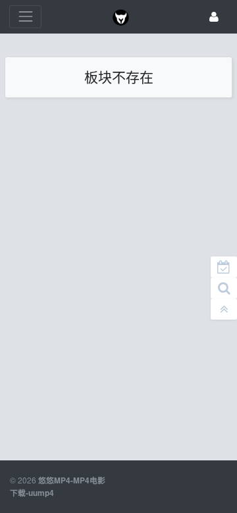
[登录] (214, 16)
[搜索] (224, 288)
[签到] (224, 267)
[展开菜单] (25, 16)
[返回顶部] (224, 309)
